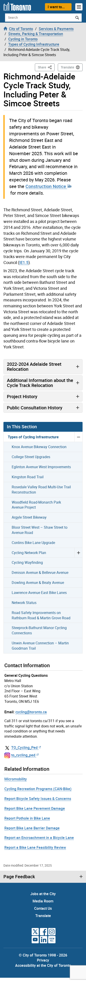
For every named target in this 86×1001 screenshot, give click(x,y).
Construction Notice (46, 186)
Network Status (24, 602)
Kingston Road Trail (28, 476)
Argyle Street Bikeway (29, 517)
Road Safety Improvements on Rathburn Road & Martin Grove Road (41, 615)
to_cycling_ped (23, 755)
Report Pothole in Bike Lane (27, 818)
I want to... (56, 6)
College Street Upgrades (31, 456)
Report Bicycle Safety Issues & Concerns (37, 798)
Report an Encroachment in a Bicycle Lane (39, 837)
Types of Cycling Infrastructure (33, 436)
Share (46, 67)
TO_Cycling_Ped (24, 747)
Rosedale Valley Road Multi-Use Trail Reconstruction (41, 489)
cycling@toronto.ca (31, 711)
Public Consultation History (34, 408)
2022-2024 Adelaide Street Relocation (34, 366)
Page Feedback (19, 876)
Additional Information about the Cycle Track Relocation (40, 382)
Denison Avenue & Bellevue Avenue (40, 572)
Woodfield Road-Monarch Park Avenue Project (36, 505)
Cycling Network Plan (29, 552)
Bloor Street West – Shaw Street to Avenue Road (39, 530)
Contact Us (43, 908)
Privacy (43, 960)
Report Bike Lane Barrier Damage (32, 828)
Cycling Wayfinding (27, 562)
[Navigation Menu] (79, 6)
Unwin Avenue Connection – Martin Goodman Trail (40, 645)
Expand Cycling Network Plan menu (78, 553)
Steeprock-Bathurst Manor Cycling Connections (39, 630)
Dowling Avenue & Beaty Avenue (38, 582)
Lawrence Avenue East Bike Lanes (39, 592)
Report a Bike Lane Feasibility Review (35, 847)
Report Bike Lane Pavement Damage (34, 808)
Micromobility (15, 778)
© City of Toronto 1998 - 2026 (43, 955)
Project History (22, 396)
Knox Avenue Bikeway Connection (39, 446)
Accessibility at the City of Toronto (43, 965)
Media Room (43, 901)
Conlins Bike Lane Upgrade (33, 542)
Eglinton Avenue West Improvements (41, 466)
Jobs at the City (43, 893)
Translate (67, 67)
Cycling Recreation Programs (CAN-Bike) (38, 788)
